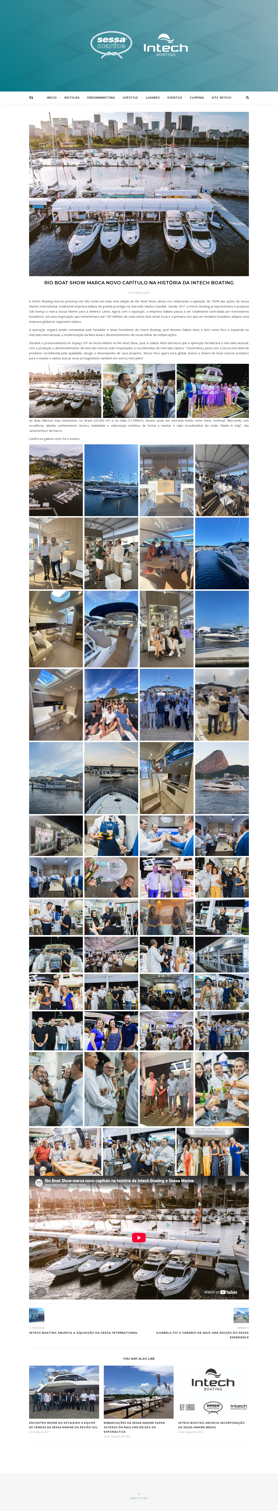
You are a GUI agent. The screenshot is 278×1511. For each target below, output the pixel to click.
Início (52, 97)
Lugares (153, 97)
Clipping (197, 97)
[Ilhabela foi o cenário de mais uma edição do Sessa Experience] (241, 1315)
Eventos (174, 97)
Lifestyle (130, 97)
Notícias (72, 97)
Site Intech (221, 97)
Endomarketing (101, 97)
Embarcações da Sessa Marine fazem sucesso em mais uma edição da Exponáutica (134, 1427)
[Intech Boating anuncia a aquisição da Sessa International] (36, 1315)
